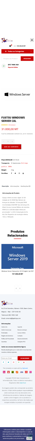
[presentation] (16, 288)
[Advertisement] (17, 18)
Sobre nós (4, 327)
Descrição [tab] (5, 186)
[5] (10, 45)
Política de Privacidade (7, 339)
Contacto (20, 336)
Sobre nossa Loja (6, 330)
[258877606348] (19, 362)
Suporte (20, 327)
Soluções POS (21, 341)
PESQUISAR (27, 58)
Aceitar (29, 438)
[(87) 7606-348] (3, 65)
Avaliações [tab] (25, 186)
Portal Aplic (4, 333)
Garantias (4, 341)
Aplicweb (25, 368)
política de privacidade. (17, 438)
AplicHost (23, 382)
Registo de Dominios (7, 336)
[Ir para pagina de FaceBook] (3, 362)
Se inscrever (24, 358)
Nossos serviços (22, 330)
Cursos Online (21, 333)
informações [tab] (14, 186)
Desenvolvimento (23, 339)
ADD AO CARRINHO (11, 147)
